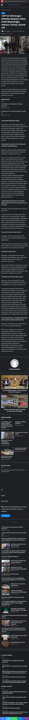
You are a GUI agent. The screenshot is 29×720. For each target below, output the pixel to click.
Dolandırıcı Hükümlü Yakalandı (20, 422)
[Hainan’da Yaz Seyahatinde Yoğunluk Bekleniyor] (6, 563)
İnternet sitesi (4, 501)
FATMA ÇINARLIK (7, 31)
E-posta (3, 495)
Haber (9, 10)
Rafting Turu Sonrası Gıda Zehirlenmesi (6, 456)
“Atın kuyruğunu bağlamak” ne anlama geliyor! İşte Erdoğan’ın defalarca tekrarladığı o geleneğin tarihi (14, 603)
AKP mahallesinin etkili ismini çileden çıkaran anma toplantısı (18, 622)
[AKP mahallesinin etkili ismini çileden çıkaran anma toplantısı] (6, 623)
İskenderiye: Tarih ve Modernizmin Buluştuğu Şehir (6, 442)
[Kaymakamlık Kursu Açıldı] (6, 644)
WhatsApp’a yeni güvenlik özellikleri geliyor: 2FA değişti (19, 609)
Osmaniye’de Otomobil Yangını (21, 433)
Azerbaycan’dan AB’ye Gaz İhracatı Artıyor (18, 544)
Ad (2, 489)
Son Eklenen (14, 522)
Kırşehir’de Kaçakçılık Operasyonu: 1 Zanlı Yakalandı (19, 591)
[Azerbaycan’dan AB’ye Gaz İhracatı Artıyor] (6, 546)
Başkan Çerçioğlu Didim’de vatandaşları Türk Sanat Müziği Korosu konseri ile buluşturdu (14, 539)
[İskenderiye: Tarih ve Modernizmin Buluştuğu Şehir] (7, 435)
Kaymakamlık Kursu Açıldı (18, 642)
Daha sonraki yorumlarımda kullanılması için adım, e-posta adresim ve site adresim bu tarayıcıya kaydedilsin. (14, 509)
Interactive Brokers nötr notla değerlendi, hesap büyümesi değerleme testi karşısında (13, 578)
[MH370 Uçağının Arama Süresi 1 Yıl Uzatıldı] (6, 637)
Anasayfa (4, 10)
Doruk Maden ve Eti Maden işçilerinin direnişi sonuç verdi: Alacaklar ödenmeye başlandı (6, 424)
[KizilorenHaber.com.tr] (14, 4)
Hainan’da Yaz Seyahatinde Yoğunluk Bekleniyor (18, 561)
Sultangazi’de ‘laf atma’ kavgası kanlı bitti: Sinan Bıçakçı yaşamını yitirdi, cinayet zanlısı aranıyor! (14, 629)
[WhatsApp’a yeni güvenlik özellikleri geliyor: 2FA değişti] (6, 611)
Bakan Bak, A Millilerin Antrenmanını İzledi (21, 448)
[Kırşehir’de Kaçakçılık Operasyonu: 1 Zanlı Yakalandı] (6, 592)
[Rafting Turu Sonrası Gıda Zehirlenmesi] (7, 451)
